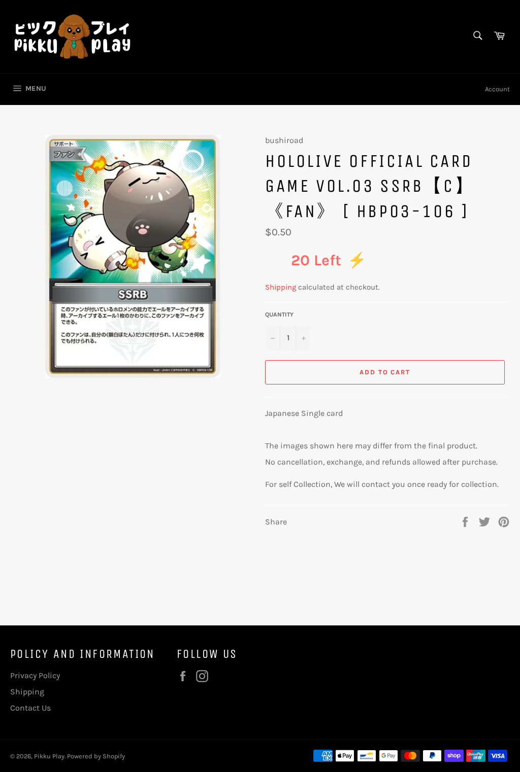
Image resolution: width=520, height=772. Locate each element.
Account (497, 89)
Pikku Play (49, 756)
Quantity (279, 314)
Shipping (280, 287)
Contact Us (30, 708)
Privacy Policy (35, 675)
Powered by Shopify (96, 756)
